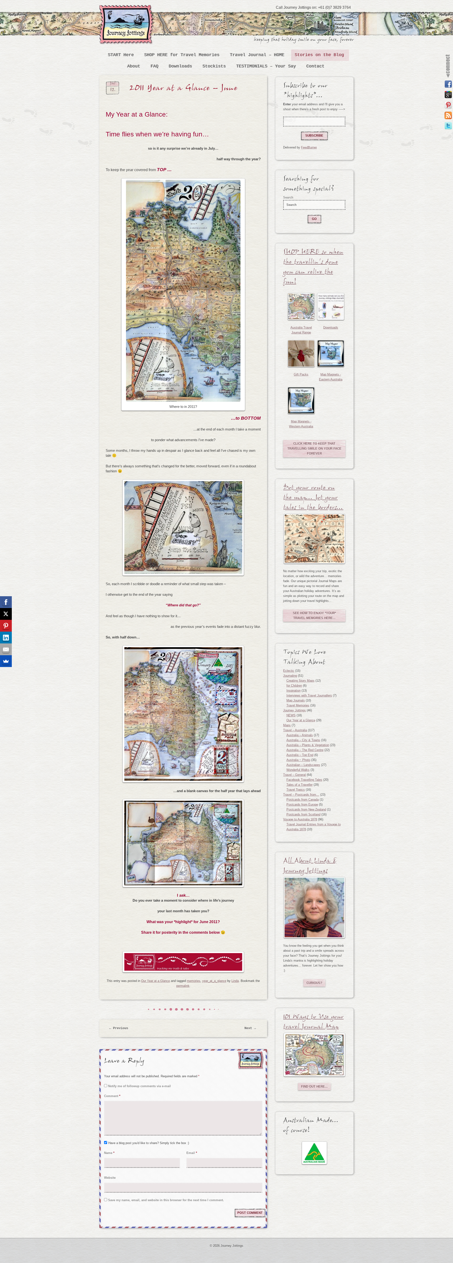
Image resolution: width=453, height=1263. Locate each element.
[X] (6, 614)
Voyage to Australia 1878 (300, 819)
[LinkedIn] (6, 637)
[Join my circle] (448, 94)
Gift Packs (301, 374)
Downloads (180, 66)
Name (109, 1153)
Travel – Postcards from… (301, 794)
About (133, 66)
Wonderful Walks (298, 770)
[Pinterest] (6, 626)
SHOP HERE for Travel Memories (182, 55)
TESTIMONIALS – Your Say (266, 66)
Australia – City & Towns (303, 740)
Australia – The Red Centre (304, 750)
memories (193, 981)
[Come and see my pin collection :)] (448, 105)
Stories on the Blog (319, 55)
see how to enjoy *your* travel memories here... (314, 615)
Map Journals (295, 700)
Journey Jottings (127, 11)
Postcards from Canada (302, 799)
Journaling (290, 675)
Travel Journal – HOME (257, 55)
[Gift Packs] (301, 353)
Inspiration (293, 690)
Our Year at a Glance (155, 981)
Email (191, 1153)
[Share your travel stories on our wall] (448, 84)
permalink (182, 986)
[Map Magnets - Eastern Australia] (330, 353)
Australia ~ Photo (298, 760)
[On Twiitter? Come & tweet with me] (448, 126)
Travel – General (294, 775)
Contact (315, 66)
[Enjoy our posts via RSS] (448, 115)
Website (110, 1177)
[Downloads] (330, 306)
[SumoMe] (6, 661)
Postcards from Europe (302, 804)
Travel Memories (297, 705)
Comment (112, 1096)
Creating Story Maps (300, 680)
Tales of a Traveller (299, 784)
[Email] (6, 649)
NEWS (291, 715)
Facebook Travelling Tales (304, 779)
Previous (118, 1028)
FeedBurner (309, 147)
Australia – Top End (299, 755)
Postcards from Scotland (303, 814)
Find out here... (314, 1086)
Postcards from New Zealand (306, 809)
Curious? (314, 983)
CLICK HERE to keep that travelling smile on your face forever (314, 448)
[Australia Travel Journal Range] (301, 306)
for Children (294, 685)
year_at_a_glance (214, 981)
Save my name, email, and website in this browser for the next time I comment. (166, 1200)
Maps (287, 725)
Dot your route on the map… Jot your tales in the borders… (313, 499)
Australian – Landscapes (303, 765)
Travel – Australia (295, 730)
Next (250, 1028)
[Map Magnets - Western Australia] (301, 400)
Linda (235, 981)
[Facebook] (6, 602)
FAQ (155, 66)
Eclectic (288, 670)
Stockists (214, 66)
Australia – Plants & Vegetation (307, 745)
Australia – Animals (299, 735)
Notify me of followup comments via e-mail (139, 1086)
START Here (121, 55)
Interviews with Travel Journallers (309, 695)
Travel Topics (295, 789)
